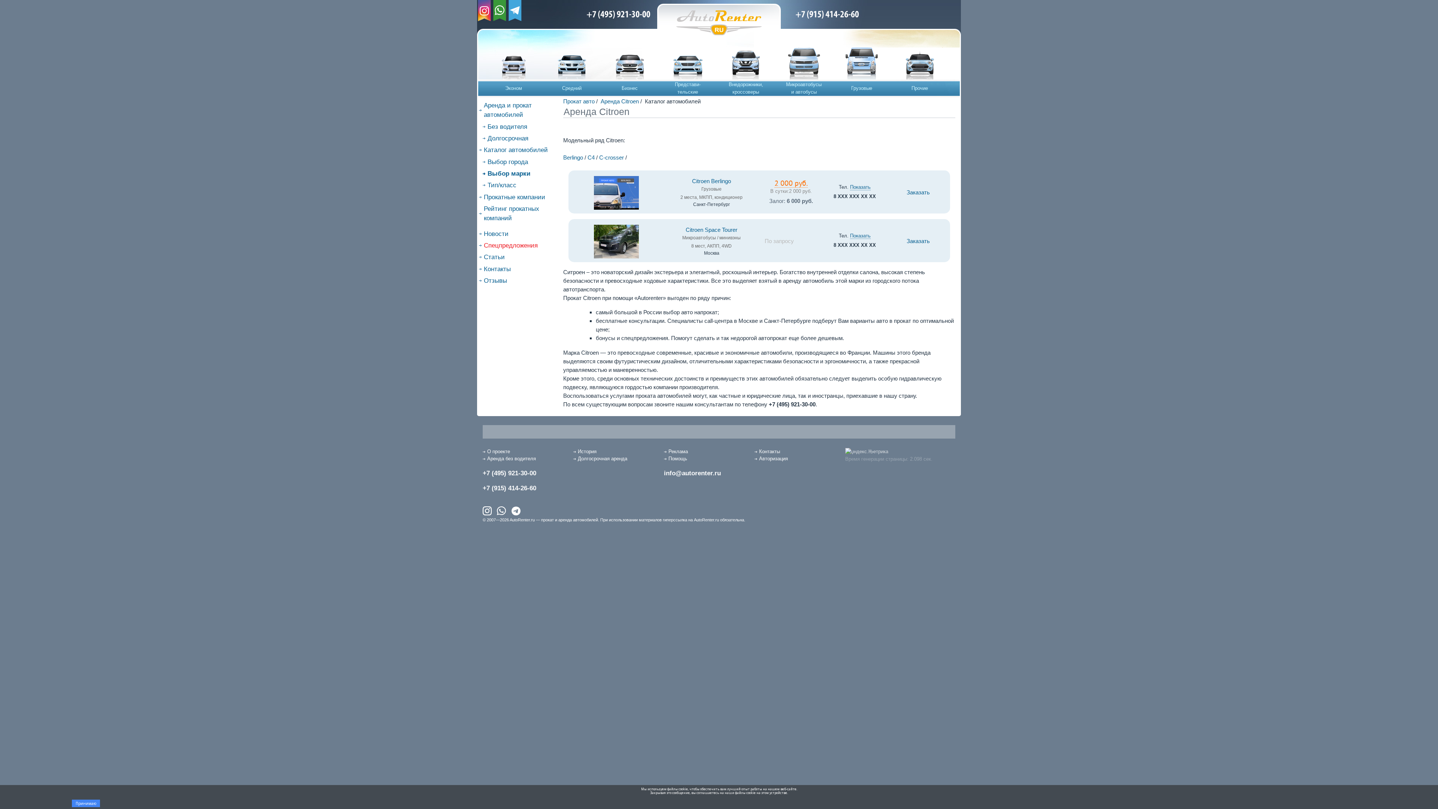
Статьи (494, 257)
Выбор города (508, 162)
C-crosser (611, 157)
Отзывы (495, 280)
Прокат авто (579, 101)
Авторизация (773, 458)
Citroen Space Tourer (711, 230)
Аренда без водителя (511, 458)
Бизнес (630, 88)
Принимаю (86, 803)
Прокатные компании (514, 197)
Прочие (919, 88)
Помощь (677, 458)
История (587, 451)
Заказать (918, 193)
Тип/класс (502, 185)
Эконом (513, 88)
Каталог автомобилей (516, 150)
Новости (496, 233)
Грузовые (861, 88)
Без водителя (507, 126)
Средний (572, 88)
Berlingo (573, 157)
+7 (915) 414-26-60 (509, 488)
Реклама (678, 451)
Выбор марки (509, 173)
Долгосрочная (508, 138)
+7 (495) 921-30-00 (509, 473)
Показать (860, 187)
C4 (591, 157)
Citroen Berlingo (711, 181)
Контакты (497, 269)
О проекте (498, 451)
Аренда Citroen (620, 101)
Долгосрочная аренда (602, 458)
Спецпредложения (511, 245)
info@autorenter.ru (692, 473)
